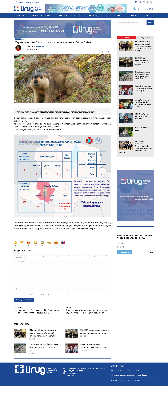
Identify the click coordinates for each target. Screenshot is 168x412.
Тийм (121, 247)
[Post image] (20, 333)
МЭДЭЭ (24, 39)
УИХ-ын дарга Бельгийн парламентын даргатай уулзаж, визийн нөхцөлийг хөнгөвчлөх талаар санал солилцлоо (42, 333)
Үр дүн (150, 252)
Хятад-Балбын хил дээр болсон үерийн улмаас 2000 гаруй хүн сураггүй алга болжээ (43, 347)
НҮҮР (18, 39)
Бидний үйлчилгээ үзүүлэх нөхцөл (125, 380)
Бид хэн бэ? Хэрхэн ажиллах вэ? (125, 371)
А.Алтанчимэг (41, 46)
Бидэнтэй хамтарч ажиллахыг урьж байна (129, 375)
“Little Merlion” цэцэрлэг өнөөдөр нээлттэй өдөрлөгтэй (142, 116)
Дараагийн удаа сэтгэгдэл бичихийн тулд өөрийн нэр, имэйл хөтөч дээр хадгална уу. (42, 294)
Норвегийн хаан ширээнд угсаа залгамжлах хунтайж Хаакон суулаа (93, 345)
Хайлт (150, 22)
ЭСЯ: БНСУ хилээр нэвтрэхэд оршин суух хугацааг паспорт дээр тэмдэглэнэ (95, 331)
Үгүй (121, 243)
